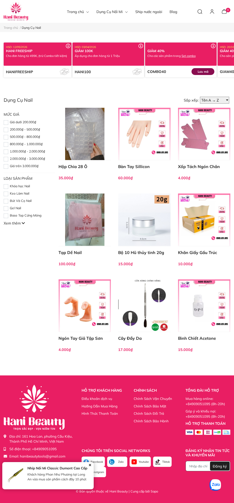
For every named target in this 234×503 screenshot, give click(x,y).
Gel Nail (15, 208)
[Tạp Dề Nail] (84, 219)
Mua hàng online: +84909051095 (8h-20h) (205, 401)
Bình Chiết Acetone (197, 338)
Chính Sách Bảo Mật (150, 406)
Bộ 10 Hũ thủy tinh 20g (141, 252)
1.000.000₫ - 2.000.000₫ (27, 151)
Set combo (188, 56)
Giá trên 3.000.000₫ (24, 166)
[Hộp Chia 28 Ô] (84, 134)
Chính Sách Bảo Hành (151, 421)
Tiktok (166, 461)
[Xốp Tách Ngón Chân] (204, 134)
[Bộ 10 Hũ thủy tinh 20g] (144, 219)
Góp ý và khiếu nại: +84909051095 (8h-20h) (205, 414)
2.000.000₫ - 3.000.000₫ (27, 159)
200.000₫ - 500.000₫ (25, 129)
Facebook (97, 461)
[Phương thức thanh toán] (208, 432)
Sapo (154, 491)
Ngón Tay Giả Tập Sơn (80, 338)
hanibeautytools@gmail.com (42, 456)
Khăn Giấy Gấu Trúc (197, 252)
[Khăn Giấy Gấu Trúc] (204, 219)
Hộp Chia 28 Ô (72, 166)
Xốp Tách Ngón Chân (199, 166)
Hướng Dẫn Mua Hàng (99, 406)
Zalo (121, 461)
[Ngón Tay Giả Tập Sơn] (84, 305)
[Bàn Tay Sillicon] (144, 134)
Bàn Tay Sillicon (134, 166)
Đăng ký (220, 466)
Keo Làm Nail (19, 193)
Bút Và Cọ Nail (21, 201)
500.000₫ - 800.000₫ (25, 137)
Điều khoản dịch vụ (97, 398)
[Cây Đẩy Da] (144, 305)
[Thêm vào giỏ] (79, 144)
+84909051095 (44, 449)
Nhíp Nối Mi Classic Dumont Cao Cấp (57, 468)
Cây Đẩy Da (130, 338)
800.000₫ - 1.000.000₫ (26, 144)
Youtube (144, 461)
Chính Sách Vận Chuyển (153, 398)
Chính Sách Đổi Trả (149, 413)
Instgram (98, 472)
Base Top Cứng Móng (25, 215)
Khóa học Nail (20, 186)
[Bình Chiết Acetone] (204, 305)
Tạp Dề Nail (70, 252)
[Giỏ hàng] (224, 11)
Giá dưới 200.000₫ (23, 122)
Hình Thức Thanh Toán (100, 413)
